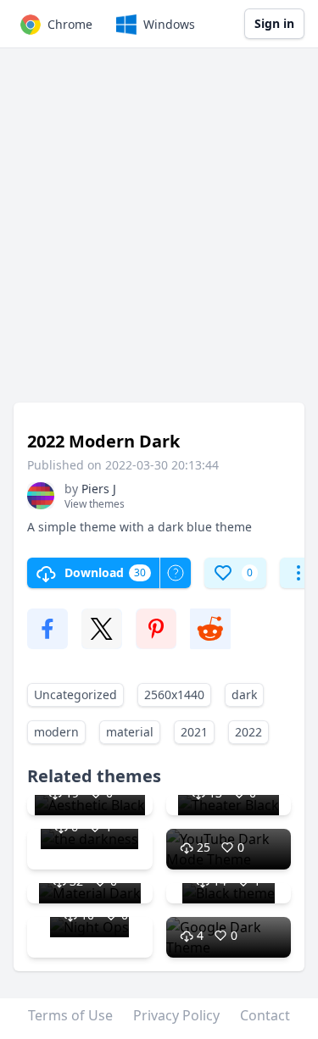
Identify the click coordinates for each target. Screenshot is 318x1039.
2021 (194, 732)
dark (244, 694)
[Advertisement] (159, 233)
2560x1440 (174, 694)
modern (56, 732)
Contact (265, 1015)
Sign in (274, 23)
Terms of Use (70, 1015)
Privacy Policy (176, 1015)
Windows (169, 24)
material (129, 732)
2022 (248, 732)
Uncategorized (75, 694)
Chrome (69, 24)
